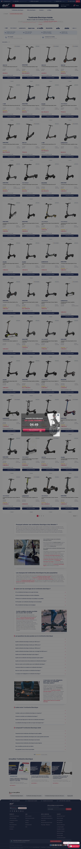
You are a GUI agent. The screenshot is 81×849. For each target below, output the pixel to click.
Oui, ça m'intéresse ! (34, 429)
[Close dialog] (58, 415)
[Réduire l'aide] (67, 845)
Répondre (76, 842)
